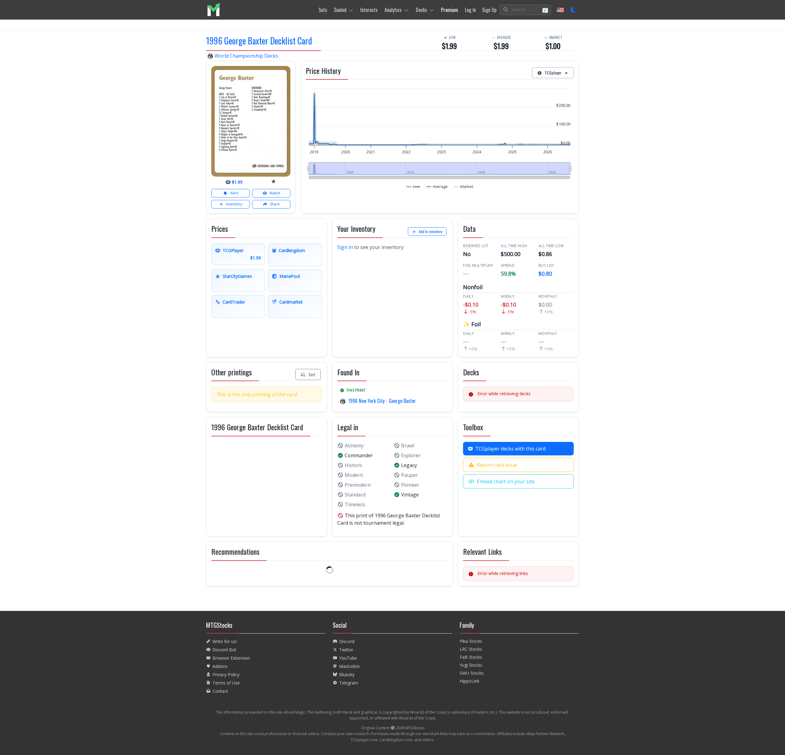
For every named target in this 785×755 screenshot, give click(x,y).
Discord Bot (224, 650)
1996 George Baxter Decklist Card (259, 40)
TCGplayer (553, 72)
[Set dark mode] (573, 10)
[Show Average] (437, 186)
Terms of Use (226, 683)
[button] (525, 10)
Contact (220, 691)
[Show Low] (413, 186)
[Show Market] (463, 186)
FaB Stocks (471, 657)
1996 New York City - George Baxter (382, 400)
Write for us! (225, 641)
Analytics (393, 9)
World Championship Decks (245, 55)
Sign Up (489, 9)
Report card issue (497, 465)
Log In (470, 9)
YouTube (348, 658)
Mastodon (349, 666)
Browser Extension (231, 658)
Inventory (234, 204)
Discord (346, 641)
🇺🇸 (560, 10)
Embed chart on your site (505, 481)
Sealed (340, 9)
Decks (421, 9)
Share (275, 204)
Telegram (348, 683)
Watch (275, 193)
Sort (312, 374)
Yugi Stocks (471, 665)
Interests (369, 9)
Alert (234, 193)
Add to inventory (430, 231)
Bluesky (346, 674)
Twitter (346, 650)
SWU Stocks (472, 673)
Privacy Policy (226, 674)
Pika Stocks (471, 641)
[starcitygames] (273, 181)
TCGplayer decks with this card (510, 448)
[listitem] (213, 9)
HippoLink (469, 681)
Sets (323, 9)
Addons (220, 666)
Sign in (345, 247)
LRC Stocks (471, 649)
